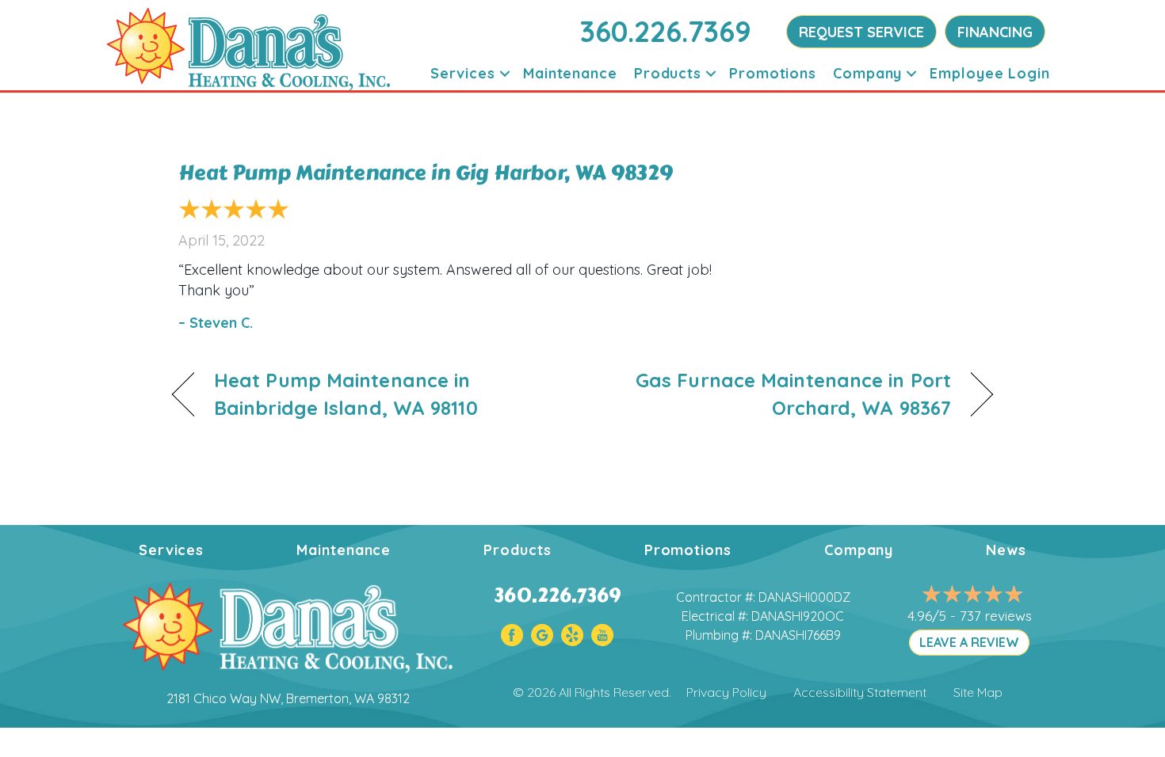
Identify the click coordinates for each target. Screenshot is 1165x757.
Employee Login (990, 73)
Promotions (772, 73)
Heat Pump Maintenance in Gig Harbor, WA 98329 (425, 172)
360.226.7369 (665, 31)
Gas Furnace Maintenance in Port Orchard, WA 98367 (779, 394)
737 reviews (996, 615)
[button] (504, 73)
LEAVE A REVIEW (969, 642)
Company (867, 73)
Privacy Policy (726, 692)
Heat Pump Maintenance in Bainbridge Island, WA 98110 (346, 394)
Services (462, 73)
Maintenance (570, 73)
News (1006, 550)
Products (667, 73)
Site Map (978, 692)
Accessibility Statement (859, 692)
